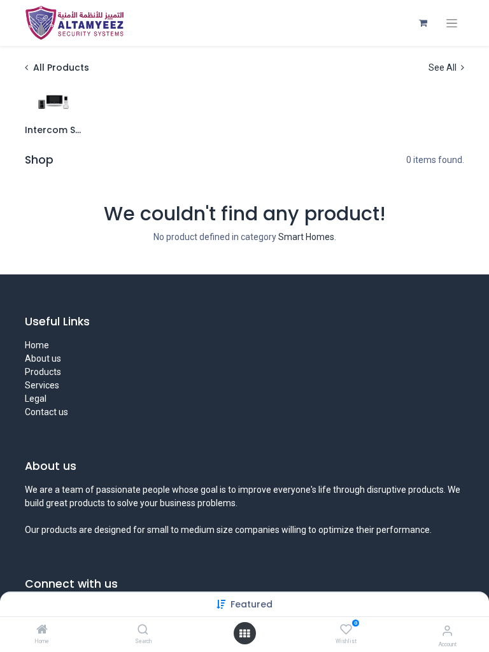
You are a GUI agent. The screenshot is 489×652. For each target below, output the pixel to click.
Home (37, 345)
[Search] (143, 630)
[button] (251, 604)
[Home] (42, 630)
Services (42, 385)
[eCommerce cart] (422, 22)
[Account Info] (447, 630)
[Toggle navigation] (451, 23)
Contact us (46, 412)
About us (43, 358)
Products (43, 372)
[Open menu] (244, 633)
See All (443, 67)
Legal (35, 398)
